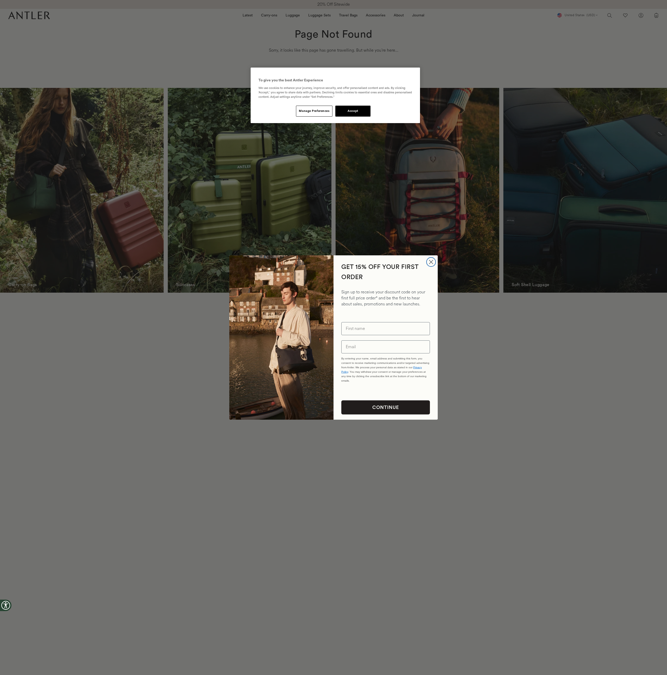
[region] (335, 95)
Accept (353, 111)
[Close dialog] (431, 262)
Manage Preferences (314, 111)
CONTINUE (385, 407)
